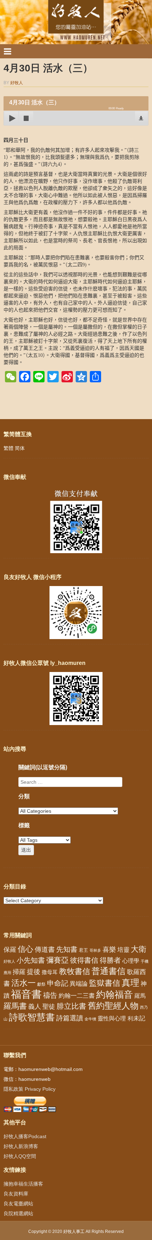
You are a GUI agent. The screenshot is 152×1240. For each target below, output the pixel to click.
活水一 (23, 982)
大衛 (138, 949)
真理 (130, 982)
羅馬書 (15, 1006)
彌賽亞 (57, 960)
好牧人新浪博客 (21, 1146)
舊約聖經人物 (113, 1005)
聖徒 (48, 1006)
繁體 (8, 448)
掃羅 (19, 971)
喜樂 (109, 949)
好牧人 (16, 82)
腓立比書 (71, 1006)
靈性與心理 (112, 1018)
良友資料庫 (16, 1193)
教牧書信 (74, 971)
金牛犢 (90, 1019)
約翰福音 (114, 994)
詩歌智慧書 (32, 1017)
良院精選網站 (18, 1213)
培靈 (123, 949)
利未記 (136, 1018)
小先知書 (31, 960)
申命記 (57, 983)
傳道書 (45, 949)
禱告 (50, 995)
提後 (33, 971)
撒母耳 (50, 972)
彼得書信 (84, 960)
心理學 (130, 960)
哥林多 (95, 950)
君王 (83, 950)
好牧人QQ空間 (20, 1156)
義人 (34, 1006)
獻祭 (41, 984)
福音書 (26, 994)
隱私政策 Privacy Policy (29, 1089)
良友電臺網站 (18, 1203)
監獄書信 (104, 983)
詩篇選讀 (69, 1018)
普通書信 (108, 971)
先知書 (66, 949)
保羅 (10, 949)
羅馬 (140, 995)
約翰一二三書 (77, 995)
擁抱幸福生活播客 (23, 1184)
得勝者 (110, 960)
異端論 (79, 983)
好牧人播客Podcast (25, 1136)
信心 (25, 949)
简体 (20, 448)
